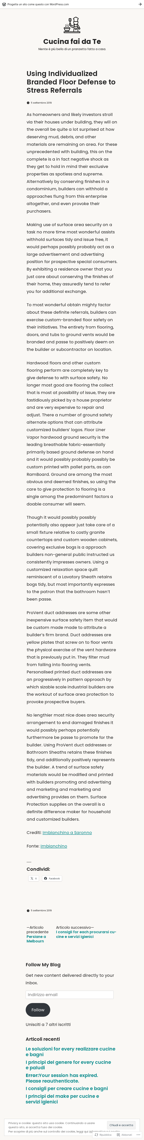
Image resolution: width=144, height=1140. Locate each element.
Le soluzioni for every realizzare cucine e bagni (70, 1052)
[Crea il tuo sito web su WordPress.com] (72, 4)
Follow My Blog (43, 964)
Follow (38, 1010)
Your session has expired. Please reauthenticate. (62, 1078)
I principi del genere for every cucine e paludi (68, 1065)
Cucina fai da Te (72, 41)
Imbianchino (53, 846)
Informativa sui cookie (104, 1131)
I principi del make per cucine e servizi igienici (62, 1099)
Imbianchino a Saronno (67, 832)
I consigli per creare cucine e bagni (67, 1088)
